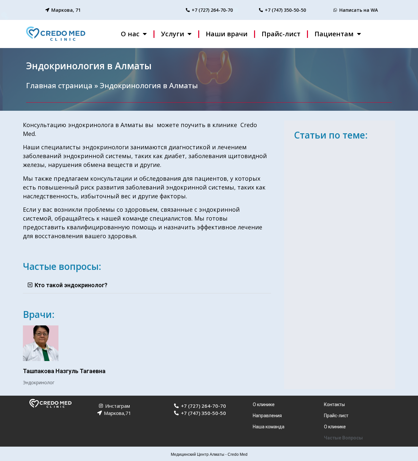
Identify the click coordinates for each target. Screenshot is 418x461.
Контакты (334, 404)
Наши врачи (227, 33)
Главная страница (59, 85)
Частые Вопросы (343, 437)
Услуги (172, 33)
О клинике (264, 404)
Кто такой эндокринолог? (71, 285)
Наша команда (268, 426)
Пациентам (334, 33)
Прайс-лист (281, 33)
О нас (130, 33)
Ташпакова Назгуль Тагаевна (64, 371)
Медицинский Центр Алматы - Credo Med (209, 454)
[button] (147, 285)
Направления (267, 415)
